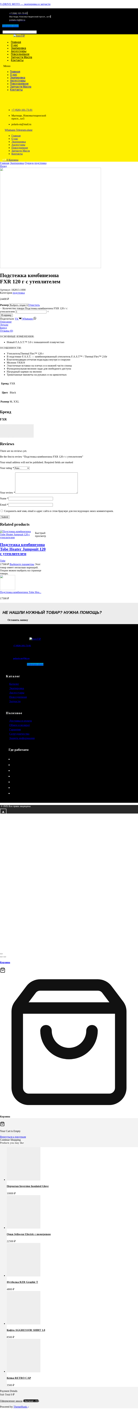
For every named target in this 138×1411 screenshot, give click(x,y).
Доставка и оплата (20, 720)
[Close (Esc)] (1, 953)
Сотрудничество (19, 733)
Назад (3, 166)
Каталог (14, 684)
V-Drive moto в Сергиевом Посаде (32, 781)
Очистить (34, 305)
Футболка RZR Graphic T (22, 1282)
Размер (4, 305)
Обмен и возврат (19, 725)
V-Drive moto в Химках (26, 793)
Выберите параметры (22, 564)
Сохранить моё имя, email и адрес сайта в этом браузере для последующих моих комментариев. (59, 511)
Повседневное (19, 83)
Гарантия (15, 729)
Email (4, 504)
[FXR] (17, 436)
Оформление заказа (11, 1400)
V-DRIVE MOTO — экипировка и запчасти (25, 4)
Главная (15, 71)
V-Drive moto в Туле (24, 759)
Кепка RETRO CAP (19, 1378)
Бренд (3, 327)
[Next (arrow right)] (4, 956)
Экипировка (17, 77)
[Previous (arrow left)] (1, 956)
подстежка (40, 163)
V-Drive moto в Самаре (26, 776)
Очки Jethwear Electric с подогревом (29, 1234)
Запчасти (15, 701)
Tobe (2, 560)
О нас (13, 74)
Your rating (7, 468)
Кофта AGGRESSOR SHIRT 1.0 (26, 1330)
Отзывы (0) (6, 330)
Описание (6, 321)
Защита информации (22, 738)
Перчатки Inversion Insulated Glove (28, 1186)
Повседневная (18, 697)
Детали (4, 324)
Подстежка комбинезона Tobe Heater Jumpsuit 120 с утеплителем (23, 549)
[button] (8, 29)
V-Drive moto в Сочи (24, 764)
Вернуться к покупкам (13, 1136)
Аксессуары (18, 80)
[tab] (69, 321)
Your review (7, 492)
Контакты (17, 60)
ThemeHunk (20, 1406)
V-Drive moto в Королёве (27, 770)
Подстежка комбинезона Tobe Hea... (20, 592)
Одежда (29, 163)
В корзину (6, 315)
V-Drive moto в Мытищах (27, 787)
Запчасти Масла (20, 86)
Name (4, 498)
